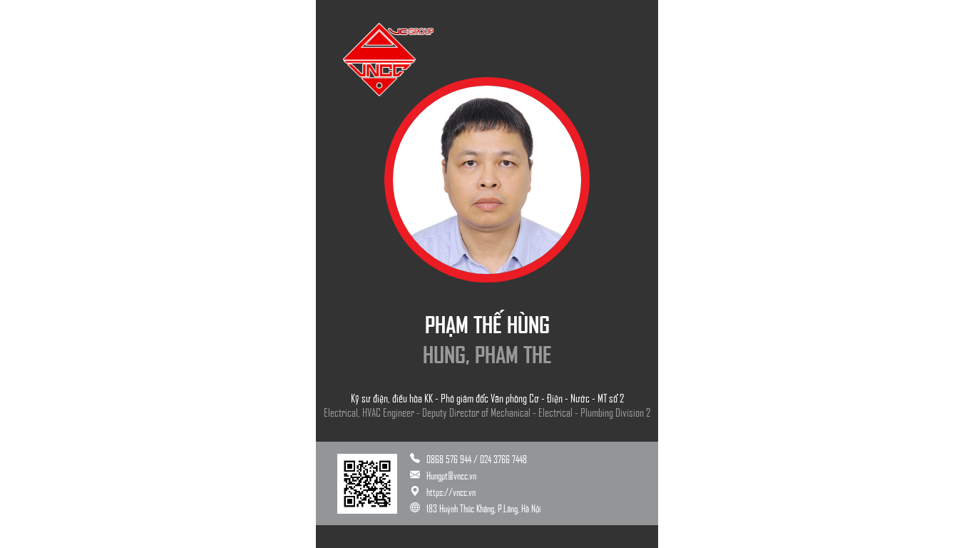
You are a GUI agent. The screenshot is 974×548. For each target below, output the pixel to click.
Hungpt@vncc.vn (451, 475)
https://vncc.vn (451, 491)
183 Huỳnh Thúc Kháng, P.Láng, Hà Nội (483, 508)
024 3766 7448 (503, 458)
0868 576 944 (449, 458)
